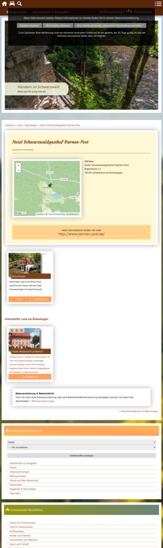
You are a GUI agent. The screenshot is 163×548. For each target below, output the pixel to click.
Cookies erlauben (29, 25)
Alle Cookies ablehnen (58, 25)
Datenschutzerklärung (127, 17)
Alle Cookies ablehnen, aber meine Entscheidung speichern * (110, 25)
